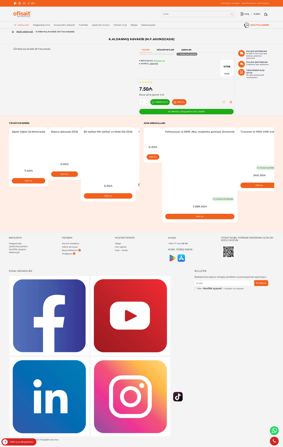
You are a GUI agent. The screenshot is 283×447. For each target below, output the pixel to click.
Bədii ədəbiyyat (25, 31)
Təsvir (145, 50)
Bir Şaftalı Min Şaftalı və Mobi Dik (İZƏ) (108, 131)
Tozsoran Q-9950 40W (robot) (259, 131)
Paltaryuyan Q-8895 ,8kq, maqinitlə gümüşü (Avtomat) (200, 131)
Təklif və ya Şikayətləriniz (21, 442)
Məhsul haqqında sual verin (188, 111)
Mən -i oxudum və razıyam (221, 288)
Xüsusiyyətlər (165, 50)
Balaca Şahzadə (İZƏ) (64, 131)
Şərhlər (186, 50)
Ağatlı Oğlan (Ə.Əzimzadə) (28, 131)
